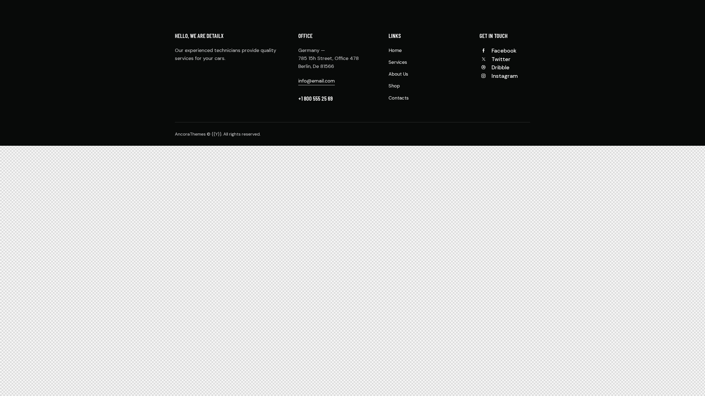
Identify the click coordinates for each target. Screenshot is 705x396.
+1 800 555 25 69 (315, 98)
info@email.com (316, 81)
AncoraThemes (190, 134)
